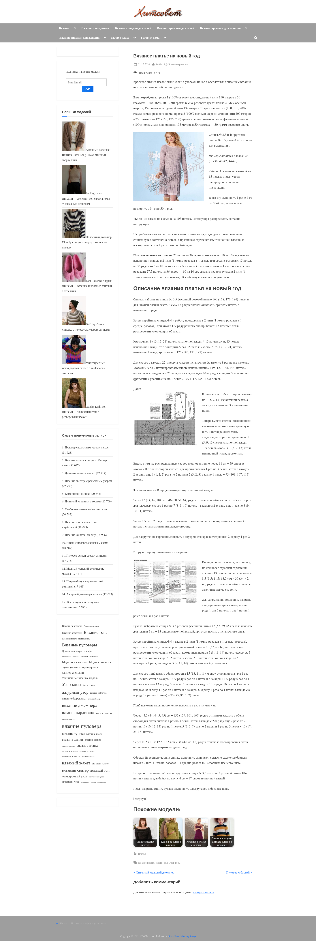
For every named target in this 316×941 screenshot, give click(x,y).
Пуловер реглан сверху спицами (86, 555)
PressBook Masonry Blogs (182, 936)
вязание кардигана (78, 712)
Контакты (65, 923)
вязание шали (94, 734)
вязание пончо (68, 718)
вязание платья (103, 713)
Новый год (162, 862)
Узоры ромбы (89, 685)
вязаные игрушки (87, 751)
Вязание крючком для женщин (220, 28)
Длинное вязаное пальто (80, 473)
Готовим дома (150, 37)
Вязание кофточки (72, 633)
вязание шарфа (93, 739)
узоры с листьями (98, 781)
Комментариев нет (178, 64)
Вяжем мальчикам (91, 626)
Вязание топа (95, 632)
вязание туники (73, 733)
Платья (142, 853)
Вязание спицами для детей (133, 28)
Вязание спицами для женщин (79, 37)
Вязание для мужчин (95, 28)
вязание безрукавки (74, 698)
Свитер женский (73, 672)
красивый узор (71, 781)
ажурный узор (75, 692)
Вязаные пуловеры (79, 645)
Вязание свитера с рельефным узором (88, 481)
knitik (159, 64)
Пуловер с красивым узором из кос (86, 447)
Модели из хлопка (74, 662)
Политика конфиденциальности (88, 923)
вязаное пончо (70, 751)
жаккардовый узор (74, 776)
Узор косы (174, 862)
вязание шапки (72, 739)
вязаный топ (100, 770)
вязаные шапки (88, 756)
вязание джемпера (79, 705)
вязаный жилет (100, 763)
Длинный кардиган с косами (83, 501)
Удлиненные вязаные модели (80, 678)
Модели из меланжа (70, 656)
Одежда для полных (71, 667)
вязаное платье (146, 862)
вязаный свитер (75, 770)
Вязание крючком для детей (175, 28)
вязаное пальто (68, 745)
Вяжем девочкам (72, 626)
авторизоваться (203, 892)
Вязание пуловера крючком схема (87, 543)
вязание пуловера (82, 725)
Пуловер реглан (90, 667)
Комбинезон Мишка (77, 494)
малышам (85, 782)
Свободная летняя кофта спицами (86, 509)
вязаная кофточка (98, 692)
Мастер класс (120, 37)
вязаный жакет (76, 763)
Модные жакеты (100, 662)
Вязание (64, 28)
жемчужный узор (96, 776)
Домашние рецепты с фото (78, 651)
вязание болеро (94, 698)
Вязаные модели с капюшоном (76, 638)
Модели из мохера (89, 656)
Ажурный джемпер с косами (84, 594)
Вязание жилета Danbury (80, 535)
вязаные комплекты (71, 756)
